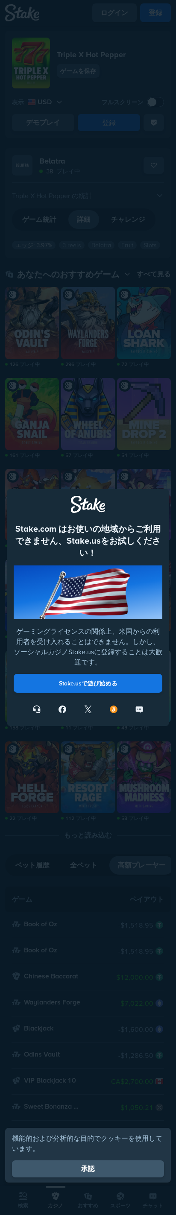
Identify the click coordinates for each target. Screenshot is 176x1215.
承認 (88, 1169)
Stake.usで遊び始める (88, 683)
